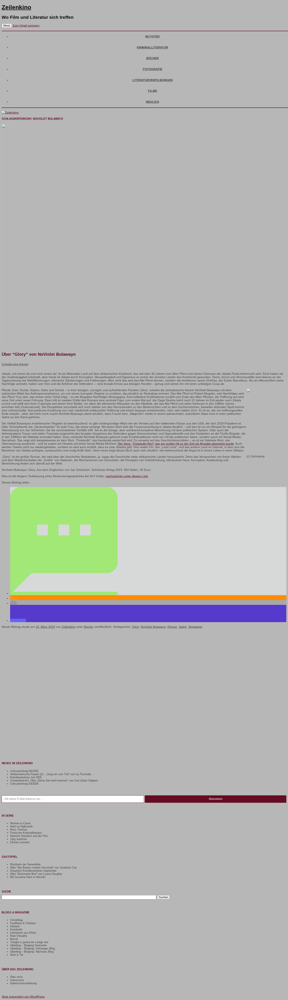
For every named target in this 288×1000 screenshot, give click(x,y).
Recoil (14, 939)
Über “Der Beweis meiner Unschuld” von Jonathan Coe (43, 867)
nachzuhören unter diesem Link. (127, 476)
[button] (64, 593)
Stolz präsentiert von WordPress (23, 996)
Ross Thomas (18, 829)
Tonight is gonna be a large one (29, 942)
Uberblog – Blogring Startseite (28, 945)
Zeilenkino (16, 7)
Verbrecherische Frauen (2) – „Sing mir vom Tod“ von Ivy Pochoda (50, 774)
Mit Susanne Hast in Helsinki (28, 877)
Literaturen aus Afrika (23, 932)
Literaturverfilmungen (152, 80)
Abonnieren (215, 798)
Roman (172, 626)
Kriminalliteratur (152, 47)
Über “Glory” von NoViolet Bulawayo (39, 354)
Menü (6, 25)
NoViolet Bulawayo (153, 626)
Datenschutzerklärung (23, 983)
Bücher (152, 58)
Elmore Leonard (19, 842)
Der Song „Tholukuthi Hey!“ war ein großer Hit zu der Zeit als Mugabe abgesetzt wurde (176, 443)
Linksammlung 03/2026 (24, 783)
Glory (135, 626)
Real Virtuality (18, 935)
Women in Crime (20, 823)
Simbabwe (195, 626)
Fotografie (152, 69)
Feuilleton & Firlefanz (23, 923)
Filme (152, 91)
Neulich (152, 101)
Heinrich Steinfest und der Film (29, 836)
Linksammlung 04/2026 (24, 771)
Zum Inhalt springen (26, 25)
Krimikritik (16, 929)
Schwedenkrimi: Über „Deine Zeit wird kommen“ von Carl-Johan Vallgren (54, 780)
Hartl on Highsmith (21, 826)
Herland (14, 926)
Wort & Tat (16, 954)
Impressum (17, 980)
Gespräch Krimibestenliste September (33, 870)
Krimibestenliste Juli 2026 (26, 777)
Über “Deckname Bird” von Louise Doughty (36, 873)
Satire (183, 626)
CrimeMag (16, 920)
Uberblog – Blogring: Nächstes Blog (32, 951)
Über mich (16, 977)
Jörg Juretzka (18, 839)
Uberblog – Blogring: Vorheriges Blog (32, 948)
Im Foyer (152, 36)
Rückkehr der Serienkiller (25, 864)
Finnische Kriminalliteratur (26, 832)
